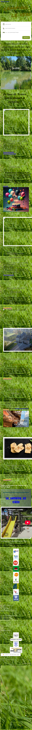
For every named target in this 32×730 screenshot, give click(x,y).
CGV (2, 628)
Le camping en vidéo (16, 499)
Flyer (2, 627)
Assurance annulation (6, 630)
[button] (16, 2)
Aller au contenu (5, 1)
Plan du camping (5, 625)
